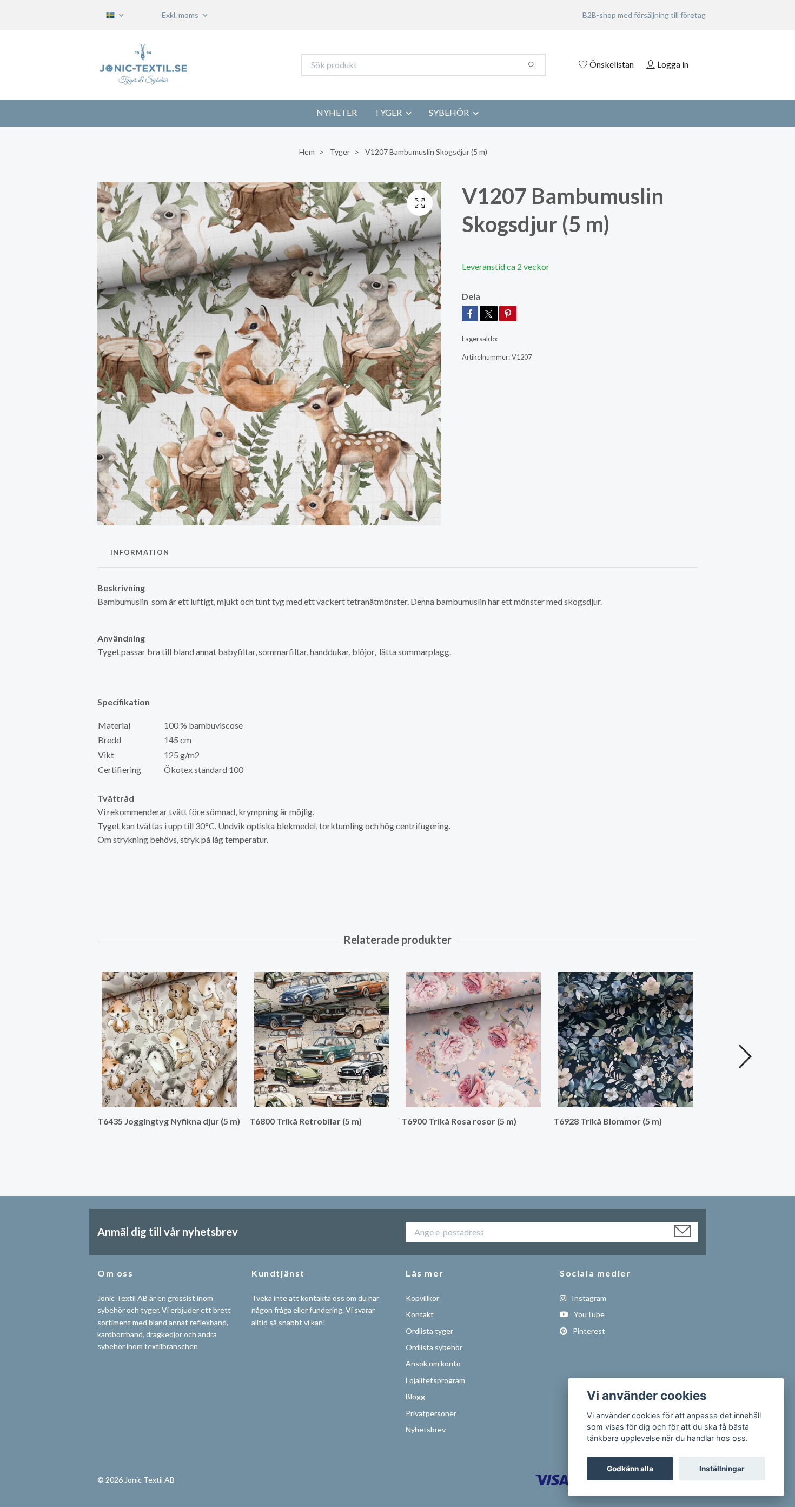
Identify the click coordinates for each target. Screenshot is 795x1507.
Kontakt (420, 1314)
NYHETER (336, 112)
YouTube (588, 1314)
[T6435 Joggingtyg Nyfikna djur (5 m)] (169, 1039)
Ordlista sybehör (434, 1347)
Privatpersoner (431, 1413)
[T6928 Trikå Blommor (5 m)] (625, 1039)
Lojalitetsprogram (435, 1380)
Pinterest (588, 1331)
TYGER (388, 112)
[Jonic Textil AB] (248, 65)
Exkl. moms (181, 14)
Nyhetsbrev (426, 1429)
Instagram (588, 1298)
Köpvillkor (422, 1298)
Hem (307, 151)
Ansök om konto (433, 1363)
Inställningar (722, 1468)
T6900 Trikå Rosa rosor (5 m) (458, 1121)
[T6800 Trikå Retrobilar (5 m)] (321, 1039)
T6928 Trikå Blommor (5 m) (607, 1121)
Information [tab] (139, 552)
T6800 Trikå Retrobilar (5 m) (305, 1121)
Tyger (340, 151)
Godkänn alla (630, 1468)
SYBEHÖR (449, 112)
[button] (744, 1056)
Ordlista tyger (429, 1331)
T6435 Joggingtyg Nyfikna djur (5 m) (168, 1121)
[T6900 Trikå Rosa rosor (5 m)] (473, 1039)
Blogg (415, 1396)
